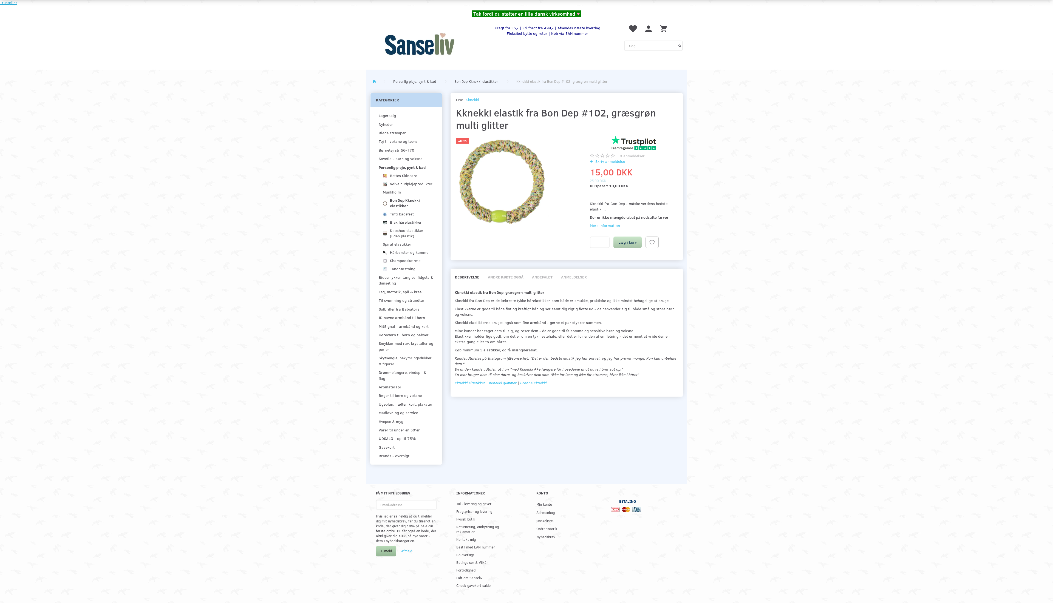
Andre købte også (505, 277)
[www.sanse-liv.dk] (419, 44)
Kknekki (472, 99)
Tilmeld (386, 550)
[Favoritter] (632, 28)
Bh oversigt (465, 554)
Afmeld (406, 550)
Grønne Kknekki (533, 382)
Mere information (605, 225)
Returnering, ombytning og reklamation (477, 529)
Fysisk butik (465, 519)
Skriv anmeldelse (609, 161)
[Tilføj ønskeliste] (652, 242)
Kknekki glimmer (503, 382)
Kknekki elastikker (470, 382)
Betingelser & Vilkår (472, 562)
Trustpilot (8, 2)
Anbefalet (542, 277)
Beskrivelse (467, 277)
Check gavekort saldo (473, 585)
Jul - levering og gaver (473, 503)
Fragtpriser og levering (474, 511)
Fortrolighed (465, 570)
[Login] (648, 28)
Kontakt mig (466, 539)
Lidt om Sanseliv (469, 577)
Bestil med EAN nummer (475, 547)
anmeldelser (632, 155)
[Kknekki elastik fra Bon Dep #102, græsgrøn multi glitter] (502, 181)
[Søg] (679, 46)
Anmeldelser (574, 277)
